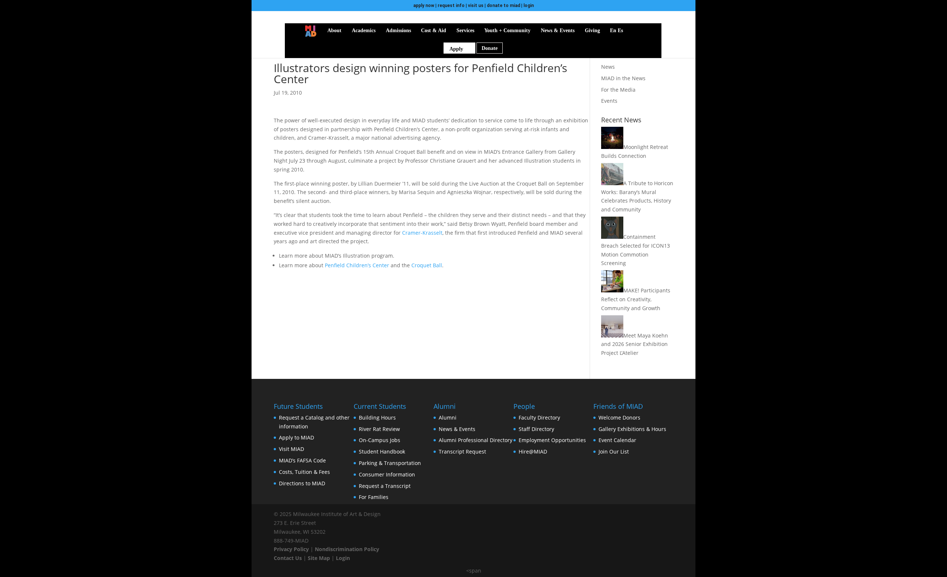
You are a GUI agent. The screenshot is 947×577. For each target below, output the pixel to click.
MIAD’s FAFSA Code (302, 460)
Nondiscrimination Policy (347, 549)
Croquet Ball (426, 265)
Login (343, 557)
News (608, 66)
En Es (616, 30)
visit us (475, 5)
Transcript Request (462, 451)
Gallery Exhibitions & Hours (632, 428)
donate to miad (503, 5)
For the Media (618, 89)
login (528, 5)
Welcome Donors (619, 417)
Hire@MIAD (533, 451)
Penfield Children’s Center (357, 265)
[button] (634, 30)
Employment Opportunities (552, 440)
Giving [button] (592, 30)
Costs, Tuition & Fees (304, 471)
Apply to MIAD (296, 437)
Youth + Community (507, 30)
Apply (456, 49)
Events (609, 100)
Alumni (447, 417)
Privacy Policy (291, 549)
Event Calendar (617, 440)
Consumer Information (387, 474)
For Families (373, 496)
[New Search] (644, 30)
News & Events (457, 428)
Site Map (319, 557)
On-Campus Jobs (379, 440)
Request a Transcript (385, 485)
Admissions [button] (398, 30)
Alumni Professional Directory (475, 440)
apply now (423, 5)
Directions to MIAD (302, 483)
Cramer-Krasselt (422, 232)
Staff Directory (536, 428)
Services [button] (465, 30)
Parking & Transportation (390, 462)
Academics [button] (363, 30)
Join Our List (614, 451)
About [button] (334, 30)
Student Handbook (382, 451)
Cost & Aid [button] (433, 30)
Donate (490, 48)
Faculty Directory (539, 417)
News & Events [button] (557, 30)
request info (451, 5)
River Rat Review (379, 428)
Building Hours (377, 417)
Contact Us (288, 557)
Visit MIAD (291, 448)
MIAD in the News (623, 78)
